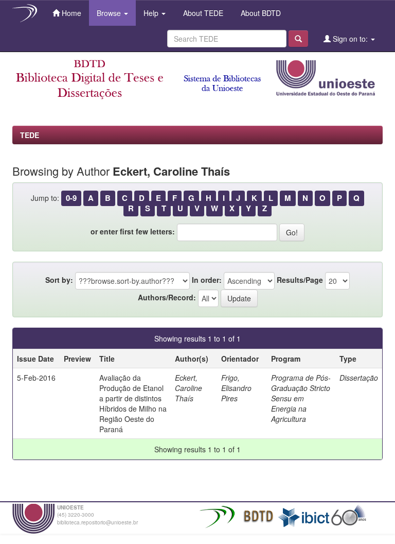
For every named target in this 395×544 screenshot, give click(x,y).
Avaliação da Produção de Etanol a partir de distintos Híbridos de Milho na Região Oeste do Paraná (133, 403)
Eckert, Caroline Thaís (188, 387)
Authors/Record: (167, 297)
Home (70, 13)
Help (151, 13)
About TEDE (202, 13)
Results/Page (300, 280)
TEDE (29, 135)
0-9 (71, 197)
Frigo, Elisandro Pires (236, 387)
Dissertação (358, 377)
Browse (110, 13)
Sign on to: (350, 38)
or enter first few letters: (133, 231)
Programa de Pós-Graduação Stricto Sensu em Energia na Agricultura (301, 398)
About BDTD (260, 13)
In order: (207, 280)
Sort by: (59, 280)
